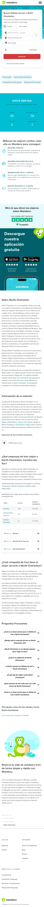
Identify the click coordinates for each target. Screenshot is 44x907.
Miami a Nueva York (19, 422)
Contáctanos (6, 875)
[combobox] (22, 32)
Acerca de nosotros (29, 845)
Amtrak (25, 378)
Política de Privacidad (10, 888)
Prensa (24, 854)
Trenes (4, 850)
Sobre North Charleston (22, 77)
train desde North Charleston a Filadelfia (15, 715)
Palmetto (20, 380)
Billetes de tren (7, 815)
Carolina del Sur (9, 821)
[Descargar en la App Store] (12, 259)
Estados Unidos (9, 818)
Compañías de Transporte (12, 82)
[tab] (10, 27)
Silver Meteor (30, 380)
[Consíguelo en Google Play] (31, 259)
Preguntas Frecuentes (32, 82)
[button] (40, 3)
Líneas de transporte (9, 879)
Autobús (5, 845)
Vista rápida (7, 77)
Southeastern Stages (11, 375)
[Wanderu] (9, 2)
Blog (23, 850)
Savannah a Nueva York (15, 419)
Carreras (25, 858)
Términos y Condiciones (11, 883)
